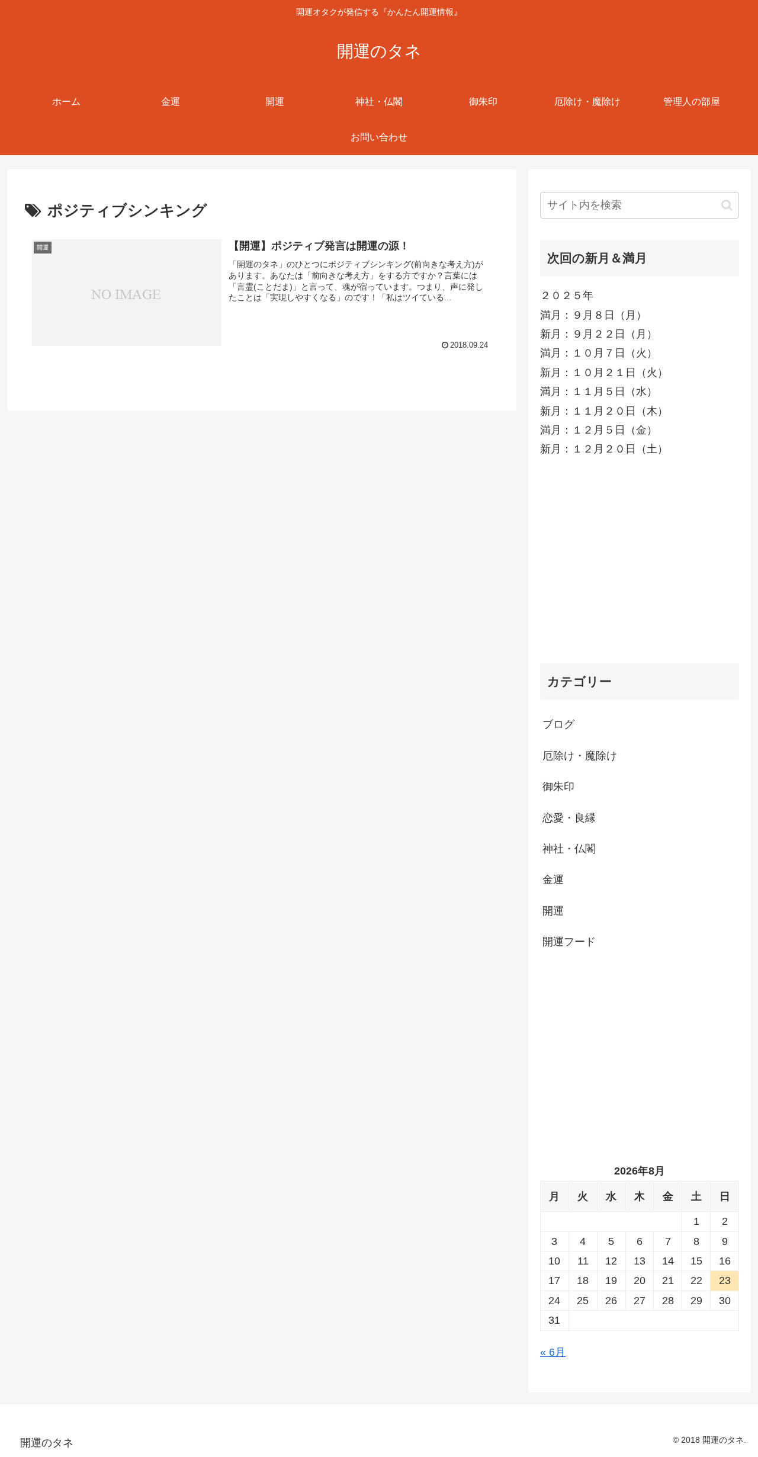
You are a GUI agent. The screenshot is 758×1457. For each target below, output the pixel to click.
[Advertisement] (639, 561)
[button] (727, 205)
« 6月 (553, 1352)
